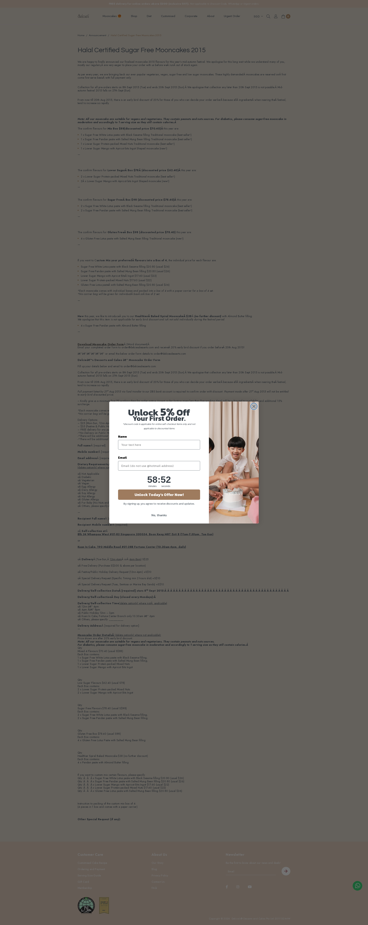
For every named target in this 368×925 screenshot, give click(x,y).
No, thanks (159, 515)
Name (122, 436)
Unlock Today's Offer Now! (159, 495)
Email (122, 457)
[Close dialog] (254, 406)
